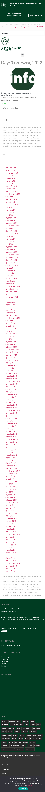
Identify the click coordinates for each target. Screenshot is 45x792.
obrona (30, 135)
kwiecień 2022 (11, 302)
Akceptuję (23, 789)
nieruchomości (23, 135)
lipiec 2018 (9, 415)
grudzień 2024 (11, 220)
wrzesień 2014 (11, 537)
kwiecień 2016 (11, 487)
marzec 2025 (10, 212)
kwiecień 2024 (11, 239)
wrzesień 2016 (11, 473)
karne (5, 132)
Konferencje (5, 657)
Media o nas (5, 659)
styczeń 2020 (11, 373)
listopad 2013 (11, 560)
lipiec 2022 (10, 294)
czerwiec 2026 (11, 173)
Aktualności (5, 769)
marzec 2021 (10, 336)
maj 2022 (9, 299)
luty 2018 (9, 429)
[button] (22, 55)
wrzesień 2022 (11, 289)
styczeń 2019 (10, 402)
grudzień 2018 (11, 405)
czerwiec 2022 (11, 297)
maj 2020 (9, 363)
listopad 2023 (11, 252)
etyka (24, 130)
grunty (29, 130)
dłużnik (19, 130)
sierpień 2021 (10, 323)
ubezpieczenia (21, 143)
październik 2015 (12, 502)
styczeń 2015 (10, 526)
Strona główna (6, 764)
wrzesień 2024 (11, 228)
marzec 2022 (10, 305)
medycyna (6, 135)
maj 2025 (9, 207)
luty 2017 (9, 460)
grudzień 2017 (11, 434)
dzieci (11, 130)
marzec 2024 (10, 241)
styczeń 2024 (11, 247)
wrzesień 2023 (11, 257)
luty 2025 (9, 215)
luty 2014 (9, 555)
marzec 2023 (10, 273)
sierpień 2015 (10, 508)
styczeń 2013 (10, 571)
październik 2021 (12, 318)
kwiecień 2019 (11, 394)
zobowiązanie (36, 146)
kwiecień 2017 (11, 455)
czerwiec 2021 (11, 328)
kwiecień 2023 (11, 270)
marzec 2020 (10, 368)
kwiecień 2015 (11, 518)
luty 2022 (9, 307)
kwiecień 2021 (11, 334)
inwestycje (34, 130)
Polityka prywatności (7, 757)
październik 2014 (12, 534)
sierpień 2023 (11, 260)
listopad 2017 (11, 437)
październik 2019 (12, 381)
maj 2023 (9, 268)
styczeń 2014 (10, 558)
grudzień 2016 (11, 466)
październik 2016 (12, 471)
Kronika (3, 666)
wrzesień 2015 (11, 505)
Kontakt (4, 773)
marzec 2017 (10, 458)
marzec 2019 (10, 397)
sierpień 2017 (10, 444)
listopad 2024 (11, 223)
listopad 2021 (11, 315)
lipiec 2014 (9, 542)
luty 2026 (9, 183)
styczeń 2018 (10, 431)
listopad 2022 (11, 284)
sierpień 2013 (10, 568)
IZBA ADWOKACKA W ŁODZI (11, 49)
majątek (38, 132)
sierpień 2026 (11, 168)
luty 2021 (9, 339)
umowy (34, 143)
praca (5, 141)
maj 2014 (9, 547)
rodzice (20, 141)
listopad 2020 (11, 347)
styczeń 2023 (11, 278)
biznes (29, 127)
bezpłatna (23, 127)
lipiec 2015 (9, 510)
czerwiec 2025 (11, 204)
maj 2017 (9, 452)
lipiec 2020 (10, 357)
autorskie (12, 127)
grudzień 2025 (11, 189)
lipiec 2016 (9, 479)
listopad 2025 (11, 191)
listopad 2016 (11, 468)
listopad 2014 (11, 531)
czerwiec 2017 (11, 450)
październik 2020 (12, 350)
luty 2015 (9, 524)
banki (17, 127)
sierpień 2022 (11, 292)
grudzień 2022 (11, 281)
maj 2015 (9, 516)
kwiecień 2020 (11, 365)
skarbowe (32, 141)
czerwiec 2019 (11, 389)
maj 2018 (9, 421)
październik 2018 (12, 410)
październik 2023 (12, 255)
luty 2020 (9, 371)
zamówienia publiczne (24, 146)
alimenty (6, 127)
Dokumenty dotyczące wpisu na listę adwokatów (17, 94)
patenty (16, 138)
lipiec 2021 (9, 326)
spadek (38, 141)
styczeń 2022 (11, 310)
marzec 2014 (10, 553)
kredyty (33, 132)
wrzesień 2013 (11, 566)
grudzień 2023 (11, 249)
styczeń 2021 (10, 342)
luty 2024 (9, 244)
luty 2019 (9, 400)
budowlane (35, 127)
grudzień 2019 (11, 376)
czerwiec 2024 (11, 234)
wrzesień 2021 (11, 321)
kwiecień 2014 (11, 550)
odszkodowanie (8, 138)
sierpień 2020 (11, 355)
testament (13, 143)
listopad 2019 (11, 379)
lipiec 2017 (9, 447)
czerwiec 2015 (11, 513)
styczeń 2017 (10, 463)
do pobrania (14, 724)
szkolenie (6, 143)
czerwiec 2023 (11, 265)
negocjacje (13, 135)
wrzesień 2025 (11, 197)
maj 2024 (9, 236)
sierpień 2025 (11, 199)
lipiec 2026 (10, 170)
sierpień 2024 (11, 231)
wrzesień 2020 (11, 352)
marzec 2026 (10, 181)
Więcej (3, 103)
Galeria (3, 664)
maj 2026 (9, 175)
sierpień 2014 (10, 539)
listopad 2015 (11, 500)
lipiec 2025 (10, 202)
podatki (31, 138)
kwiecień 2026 (11, 178)
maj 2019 (9, 392)
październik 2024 (12, 226)
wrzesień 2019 (11, 384)
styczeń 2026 (11, 186)
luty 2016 (9, 492)
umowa (29, 143)
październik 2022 (12, 286)
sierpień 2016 (10, 476)
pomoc (36, 138)
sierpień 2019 (10, 386)
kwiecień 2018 (11, 423)
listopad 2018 (11, 408)
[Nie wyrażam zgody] (41, 784)
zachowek (13, 146)
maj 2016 (9, 484)
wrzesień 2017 (11, 442)
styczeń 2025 (11, 218)
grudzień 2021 (11, 313)
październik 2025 (12, 194)
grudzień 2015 (11, 497)
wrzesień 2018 (11, 413)
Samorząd (4, 661)
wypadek (6, 146)
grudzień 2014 (11, 529)
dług (15, 130)
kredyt (28, 132)
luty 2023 (9, 276)
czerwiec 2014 (11, 545)
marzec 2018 (10, 426)
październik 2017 (12, 439)
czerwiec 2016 (11, 481)
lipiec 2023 (10, 263)
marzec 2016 (10, 489)
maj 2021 (9, 331)
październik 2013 (12, 563)
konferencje (21, 132)
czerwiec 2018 (11, 418)
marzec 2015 (10, 521)
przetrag (15, 141)
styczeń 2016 (10, 495)
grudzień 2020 (11, 344)
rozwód (26, 141)
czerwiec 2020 (11, 360)
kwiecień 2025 (11, 210)
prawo (10, 141)
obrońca (36, 135)
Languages (5, 33)
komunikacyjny (12, 132)
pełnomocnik (24, 138)
